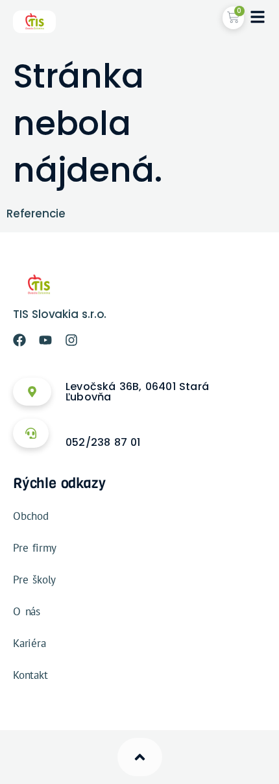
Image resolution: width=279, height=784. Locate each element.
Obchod (31, 516)
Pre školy (34, 579)
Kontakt (30, 675)
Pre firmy (34, 548)
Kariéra (29, 643)
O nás (26, 611)
